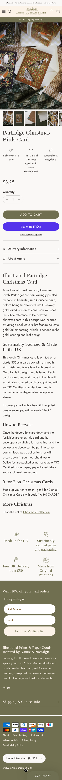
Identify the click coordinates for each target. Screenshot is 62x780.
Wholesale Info (10, 740)
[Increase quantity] (20, 199)
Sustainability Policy (13, 745)
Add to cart (31, 214)
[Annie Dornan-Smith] (31, 11)
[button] (43, 775)
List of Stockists (50, 2)
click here (20, 2)
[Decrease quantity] (6, 199)
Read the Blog (20, 735)
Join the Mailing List (30, 631)
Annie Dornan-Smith (22, 767)
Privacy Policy (29, 740)
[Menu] (4, 11)
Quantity (8, 192)
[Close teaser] (26, 770)
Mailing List (37, 735)
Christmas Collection (36, 512)
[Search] (11, 11)
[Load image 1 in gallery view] (31, 65)
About (6, 735)
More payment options (31, 234)
